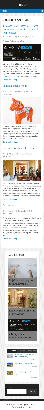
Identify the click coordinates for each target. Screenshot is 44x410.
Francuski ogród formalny (24, 363)
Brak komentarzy (18, 41)
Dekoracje (21, 37)
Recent (22, 351)
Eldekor (22, 5)
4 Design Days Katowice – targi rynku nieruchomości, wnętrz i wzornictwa (20, 29)
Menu (4, 11)
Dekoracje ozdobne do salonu (19, 148)
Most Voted (32, 351)
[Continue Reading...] (10, 80)
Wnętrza (6, 41)
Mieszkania (30, 37)
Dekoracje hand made (15, 85)
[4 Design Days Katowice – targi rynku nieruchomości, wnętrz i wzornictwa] (22, 52)
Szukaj (9, 388)
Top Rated (11, 351)
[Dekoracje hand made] (22, 110)
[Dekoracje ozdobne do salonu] (22, 170)
